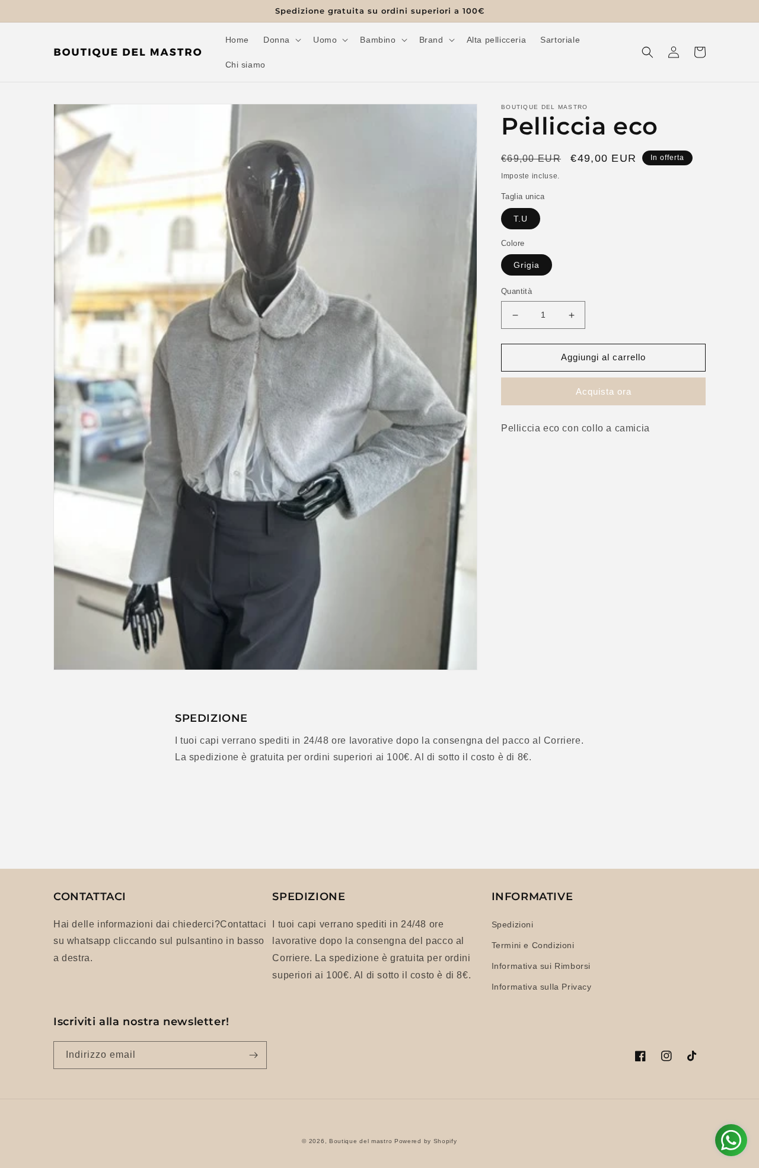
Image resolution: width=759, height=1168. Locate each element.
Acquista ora (604, 391)
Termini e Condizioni (533, 945)
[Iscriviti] (253, 1055)
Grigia (527, 265)
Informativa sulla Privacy (542, 986)
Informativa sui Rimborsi (541, 966)
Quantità (516, 291)
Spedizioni (513, 924)
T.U (521, 218)
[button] (281, 39)
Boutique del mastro (360, 1141)
